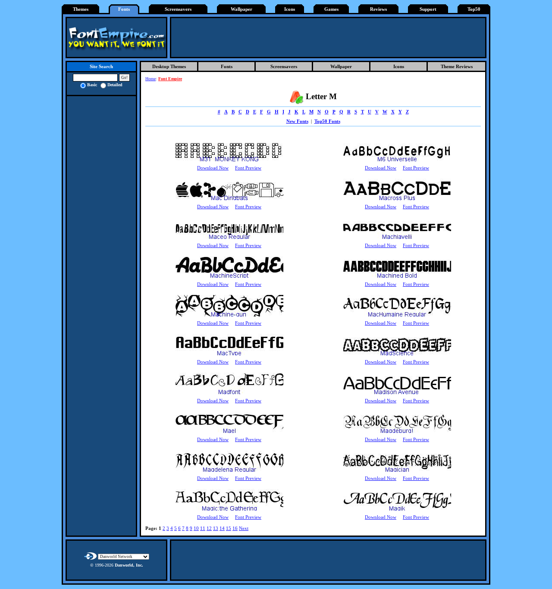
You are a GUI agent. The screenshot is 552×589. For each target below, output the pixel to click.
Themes (80, 9)
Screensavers (178, 9)
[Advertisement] (328, 37)
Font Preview (248, 168)
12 (209, 528)
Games (331, 9)
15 (228, 528)
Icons (289, 9)
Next (243, 528)
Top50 (473, 9)
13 (215, 528)
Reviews (378, 9)
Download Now (213, 168)
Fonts (124, 9)
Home (150, 78)
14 (222, 528)
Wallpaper (241, 9)
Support (428, 9)
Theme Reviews (457, 66)
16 (235, 528)
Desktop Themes (169, 66)
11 (202, 528)
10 (196, 528)
